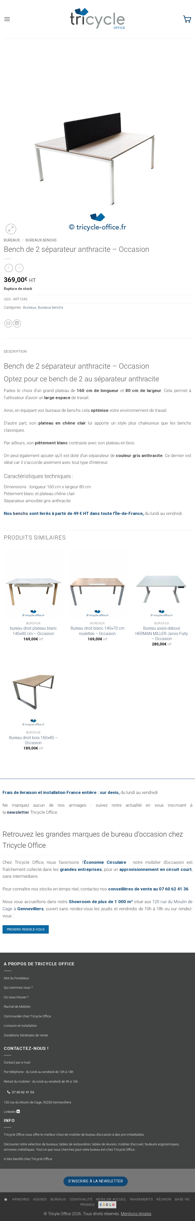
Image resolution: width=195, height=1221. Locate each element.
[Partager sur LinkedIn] (17, 323)
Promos (87, 1205)
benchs (21, 513)
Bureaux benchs (41, 240)
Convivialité (81, 1199)
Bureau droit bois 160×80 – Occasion (33, 740)
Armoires (20, 1199)
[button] (7, 19)
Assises (40, 1199)
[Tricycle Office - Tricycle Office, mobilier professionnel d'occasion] (97, 19)
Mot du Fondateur (16, 978)
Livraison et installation (20, 1026)
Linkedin (10, 1112)
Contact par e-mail (17, 1062)
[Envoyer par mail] (8, 323)
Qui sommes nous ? (18, 987)
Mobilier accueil (111, 1199)
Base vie (182, 1199)
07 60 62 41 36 (23, 1092)
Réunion (163, 1199)
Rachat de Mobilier (17, 1006)
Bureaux (12, 240)
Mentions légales (136, 1214)
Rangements (141, 1199)
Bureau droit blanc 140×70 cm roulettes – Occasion (97, 631)
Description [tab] (15, 351)
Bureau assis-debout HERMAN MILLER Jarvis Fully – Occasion (161, 633)
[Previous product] (19, 268)
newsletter (18, 812)
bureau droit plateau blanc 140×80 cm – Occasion (33, 631)
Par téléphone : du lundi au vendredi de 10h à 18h (38, 1072)
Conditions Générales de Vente (26, 1035)
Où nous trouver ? (16, 997)
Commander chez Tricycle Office (27, 1016)
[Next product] (9, 268)
